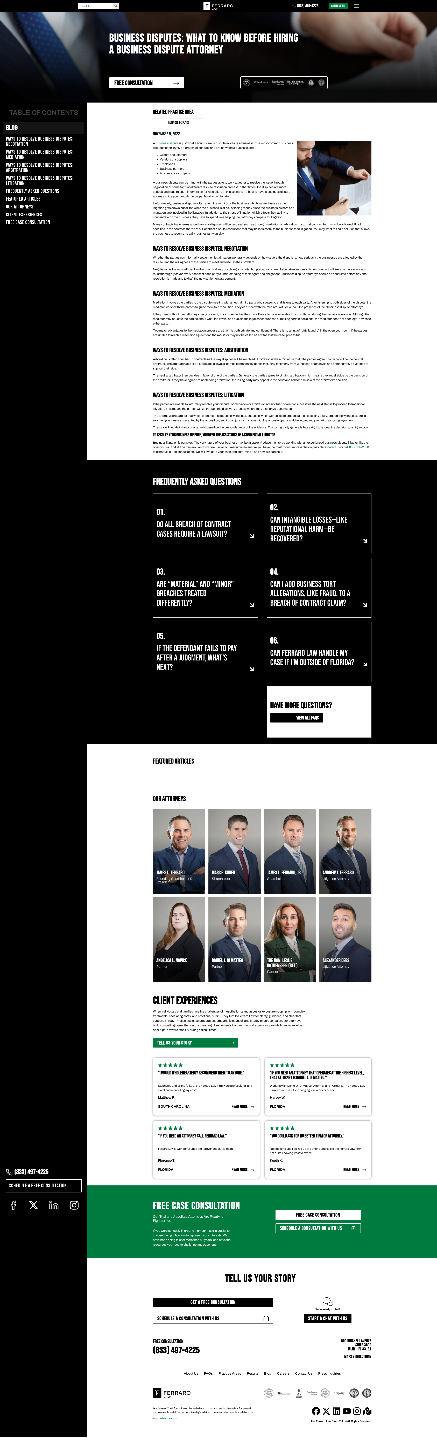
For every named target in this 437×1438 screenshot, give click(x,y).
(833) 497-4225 (307, 6)
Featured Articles (23, 199)
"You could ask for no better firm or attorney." (307, 1136)
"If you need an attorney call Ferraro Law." (192, 1136)
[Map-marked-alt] (367, 1411)
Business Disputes (178, 123)
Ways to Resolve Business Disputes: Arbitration (40, 168)
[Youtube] (346, 1411)
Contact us (332, 447)
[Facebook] (316, 1411)
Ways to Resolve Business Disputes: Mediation (40, 155)
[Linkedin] (336, 1411)
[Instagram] (357, 1411)
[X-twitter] (326, 1411)
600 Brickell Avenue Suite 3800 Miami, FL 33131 (356, 1345)
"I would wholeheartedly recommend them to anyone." (201, 1073)
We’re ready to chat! (327, 1309)
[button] (318, 1228)
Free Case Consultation (28, 222)
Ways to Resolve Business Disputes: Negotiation (40, 142)
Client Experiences (24, 215)
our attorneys (19, 207)
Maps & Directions (357, 1356)
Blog (12, 128)
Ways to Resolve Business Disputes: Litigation (40, 181)
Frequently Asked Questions (32, 191)
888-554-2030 (359, 447)
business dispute (167, 143)
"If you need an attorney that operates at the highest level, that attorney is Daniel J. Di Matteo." (317, 1075)
